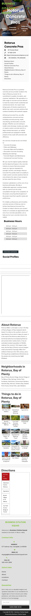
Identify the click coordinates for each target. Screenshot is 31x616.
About (4, 574)
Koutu (7, 386)
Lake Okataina (21, 386)
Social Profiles (8, 63)
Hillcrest (12, 383)
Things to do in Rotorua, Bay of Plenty (14, 75)
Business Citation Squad (8, 8)
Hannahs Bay (5, 383)
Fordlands (4, 381)
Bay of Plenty (5, 377)
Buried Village (14, 377)
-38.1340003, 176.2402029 (16, 58)
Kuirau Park (12, 386)
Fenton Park (20, 379)
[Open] (28, 8)
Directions (7, 78)
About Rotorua (9, 68)
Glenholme (11, 381)
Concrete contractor (10, 252)
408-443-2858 (7, 562)
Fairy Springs (12, 379)
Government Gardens (22, 381)
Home (4, 28)
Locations (5, 577)
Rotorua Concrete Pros (11, 65)
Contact (5, 580)
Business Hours (9, 61)
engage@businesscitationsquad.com (14, 554)
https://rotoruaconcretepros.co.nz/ (18, 55)
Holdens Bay (19, 383)
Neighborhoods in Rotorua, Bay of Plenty (14, 71)
